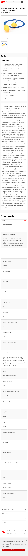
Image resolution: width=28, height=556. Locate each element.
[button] (7, 553)
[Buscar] (22, 2)
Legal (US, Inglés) (11, 530)
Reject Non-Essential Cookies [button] (8, 549)
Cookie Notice (5, 546)
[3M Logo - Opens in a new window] (3, 2)
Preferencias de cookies (12, 531)
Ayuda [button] (4, 522)
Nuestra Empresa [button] (8, 509)
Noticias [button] (5, 513)
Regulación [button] (6, 518)
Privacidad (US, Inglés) (20, 530)
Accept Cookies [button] (21, 549)
